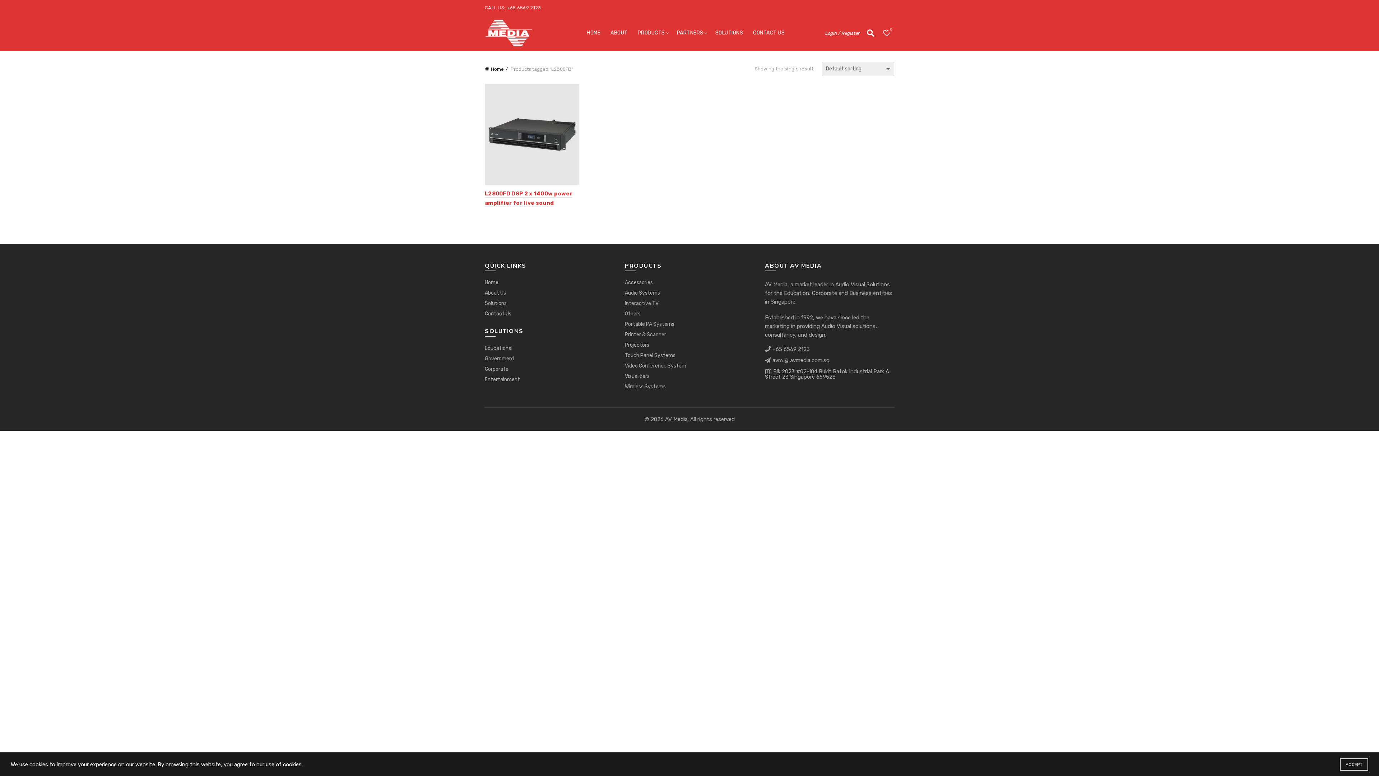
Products (651, 33)
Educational (498, 348)
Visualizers (637, 376)
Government (500, 359)
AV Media (676, 419)
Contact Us (769, 33)
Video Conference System (655, 366)
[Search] (870, 33)
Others (633, 314)
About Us (495, 293)
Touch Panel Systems (650, 355)
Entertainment (502, 380)
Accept (1354, 764)
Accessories (639, 283)
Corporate (497, 369)
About (619, 33)
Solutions (729, 33)
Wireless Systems (645, 387)
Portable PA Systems (649, 324)
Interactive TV (642, 303)
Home (593, 33)
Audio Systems (642, 293)
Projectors (637, 345)
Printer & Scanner (645, 335)
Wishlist (891, 30)
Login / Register (842, 33)
